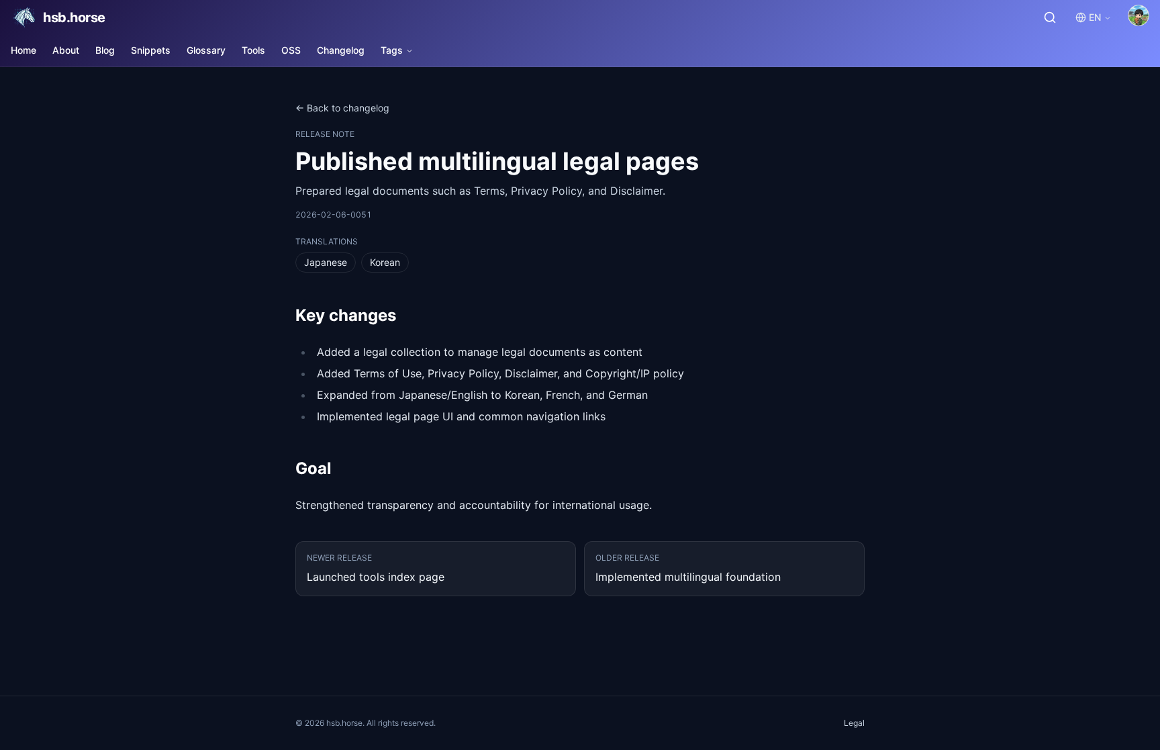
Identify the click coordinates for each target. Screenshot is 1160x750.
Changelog (341, 50)
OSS (291, 50)
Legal (854, 723)
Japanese (325, 262)
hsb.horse (74, 17)
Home (23, 50)
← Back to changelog (342, 107)
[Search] (1050, 17)
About (65, 50)
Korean (385, 262)
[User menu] (1138, 15)
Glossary (206, 50)
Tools (253, 50)
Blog (105, 50)
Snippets (151, 50)
